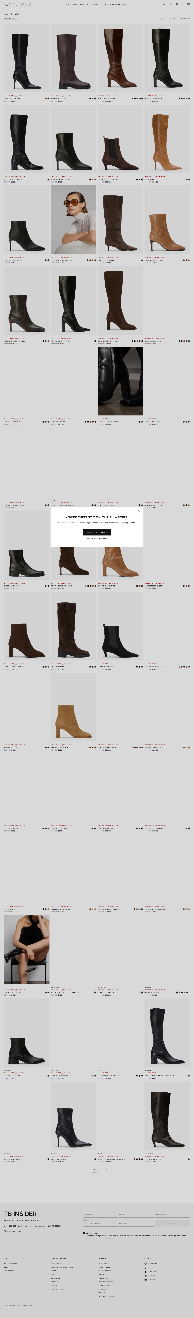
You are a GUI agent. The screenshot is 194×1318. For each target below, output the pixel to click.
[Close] (139, 511)
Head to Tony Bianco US (97, 532)
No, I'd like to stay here (97, 539)
